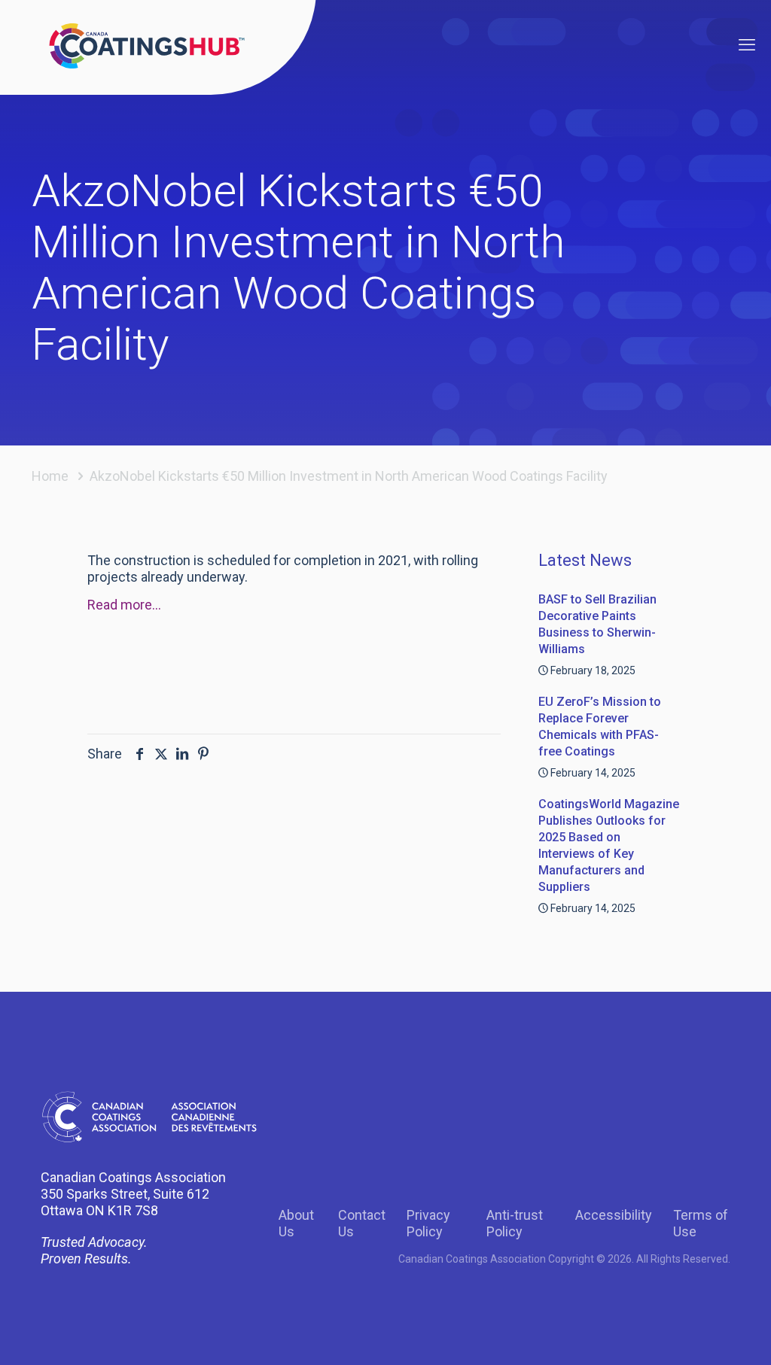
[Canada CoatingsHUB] (147, 45)
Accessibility (613, 1215)
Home (50, 476)
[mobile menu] (747, 45)
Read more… (124, 605)
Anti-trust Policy (514, 1223)
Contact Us (362, 1223)
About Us (296, 1223)
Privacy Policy (428, 1223)
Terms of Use (700, 1223)
